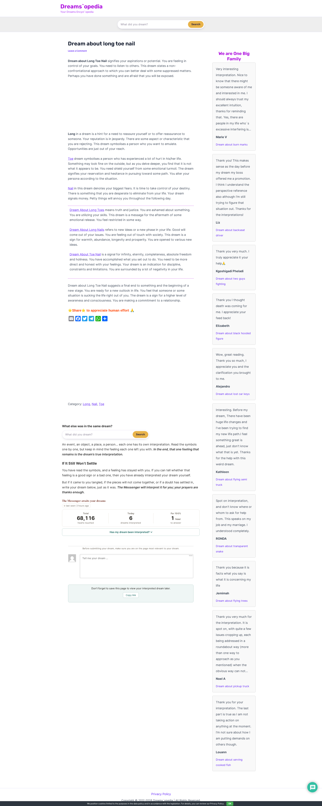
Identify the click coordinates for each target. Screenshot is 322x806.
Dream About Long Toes (87, 210)
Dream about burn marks (232, 144)
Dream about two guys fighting (230, 281)
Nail (70, 188)
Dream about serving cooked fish (229, 762)
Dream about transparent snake (232, 548)
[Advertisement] (131, 106)
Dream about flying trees (232, 600)
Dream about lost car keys (233, 394)
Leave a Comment (77, 50)
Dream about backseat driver (230, 232)
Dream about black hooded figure (233, 336)
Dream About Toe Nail (85, 254)
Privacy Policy (161, 794)
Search (195, 24)
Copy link (131, 595)
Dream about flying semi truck (231, 482)
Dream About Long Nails (87, 229)
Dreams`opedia (81, 6)
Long (86, 404)
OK (229, 803)
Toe (70, 158)
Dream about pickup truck (232, 686)
